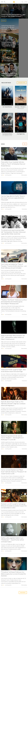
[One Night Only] (21, 121)
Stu (3, 175)
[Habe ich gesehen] (2, 104)
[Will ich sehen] (4, 104)
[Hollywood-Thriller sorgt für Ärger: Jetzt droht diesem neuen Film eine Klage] (14, 362)
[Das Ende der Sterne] (7, 121)
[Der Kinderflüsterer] (7, 94)
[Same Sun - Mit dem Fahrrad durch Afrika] (21, 94)
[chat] (22, 2)
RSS (25, 144)
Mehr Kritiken (21, 82)
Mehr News (23, 592)
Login (25, 1)
